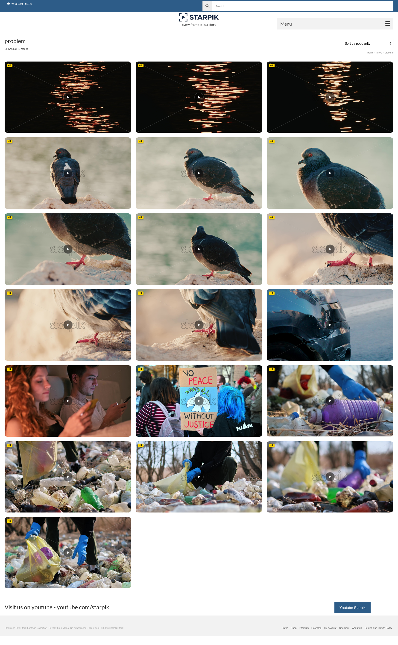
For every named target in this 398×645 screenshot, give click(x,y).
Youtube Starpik (352, 607)
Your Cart (21, 4)
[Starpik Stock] (199, 17)
